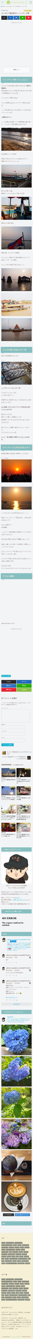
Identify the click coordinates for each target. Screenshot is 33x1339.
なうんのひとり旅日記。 (15, 1336)
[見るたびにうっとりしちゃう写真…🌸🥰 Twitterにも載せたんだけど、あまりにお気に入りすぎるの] (16, 1134)
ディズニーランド (10, 1249)
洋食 (3, 1261)
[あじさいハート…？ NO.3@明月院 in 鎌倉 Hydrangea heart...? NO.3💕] (16, 1040)
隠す (18, 69)
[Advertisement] (16, 44)
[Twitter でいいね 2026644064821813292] (13, 962)
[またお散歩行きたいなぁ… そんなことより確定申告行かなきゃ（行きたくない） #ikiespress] (16, 1196)
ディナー (18, 1249)
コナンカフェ (25, 1245)
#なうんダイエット (11, 997)
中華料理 (4, 1256)
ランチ (20, 1252)
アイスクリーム (9, 1243)
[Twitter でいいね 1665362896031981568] (13, 975)
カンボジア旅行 (6, 676)
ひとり (3, 1243)
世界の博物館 (11, 1254)
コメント (4, 708)
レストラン (4, 1254)
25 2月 (15, 957)
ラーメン (26, 1252)
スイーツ (27, 1247)
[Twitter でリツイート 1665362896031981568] (10, 975)
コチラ (18, 897)
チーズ (3, 1249)
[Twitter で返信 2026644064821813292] (7, 962)
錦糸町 (18, 1261)
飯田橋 (3, 1263)
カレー (19, 1245)
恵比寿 (21, 1256)
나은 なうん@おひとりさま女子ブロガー (18, 955)
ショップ (17, 1247)
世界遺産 (24, 1254)
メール (3, 731)
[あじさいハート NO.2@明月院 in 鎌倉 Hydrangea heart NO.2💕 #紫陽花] (16, 1071)
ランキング (15, 1252)
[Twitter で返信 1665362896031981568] (7, 975)
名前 (3, 724)
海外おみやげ (8, 1261)
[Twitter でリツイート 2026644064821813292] (10, 962)
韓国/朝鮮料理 (25, 1261)
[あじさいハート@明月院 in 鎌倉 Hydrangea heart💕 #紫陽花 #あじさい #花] (16, 1102)
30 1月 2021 (17, 983)
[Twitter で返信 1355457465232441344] (7, 1000)
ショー (21, 1247)
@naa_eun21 (9, 957)
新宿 (3, 1258)
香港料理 (27, 1263)
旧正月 (6, 1258)
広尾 (17, 1256)
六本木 (8, 1256)
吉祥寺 (13, 1256)
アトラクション (18, 1243)
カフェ (14, 1245)
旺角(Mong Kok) (13, 1258)
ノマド (22, 1249)
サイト (3, 737)
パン (10, 1252)
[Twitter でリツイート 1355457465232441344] (10, 1000)
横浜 (29, 1258)
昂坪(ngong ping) (23, 1258)
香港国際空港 (21, 1263)
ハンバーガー (5, 1252)
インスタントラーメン (7, 1245)
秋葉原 (14, 1261)
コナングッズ (5, 1247)
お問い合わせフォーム (20, 899)
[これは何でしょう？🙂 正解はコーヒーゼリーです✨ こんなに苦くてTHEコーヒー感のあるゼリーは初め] (16, 1165)
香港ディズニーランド (11, 1263)
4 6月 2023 (16, 970)
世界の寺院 (18, 1254)
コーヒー (11, 1247)
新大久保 (26, 1256)
